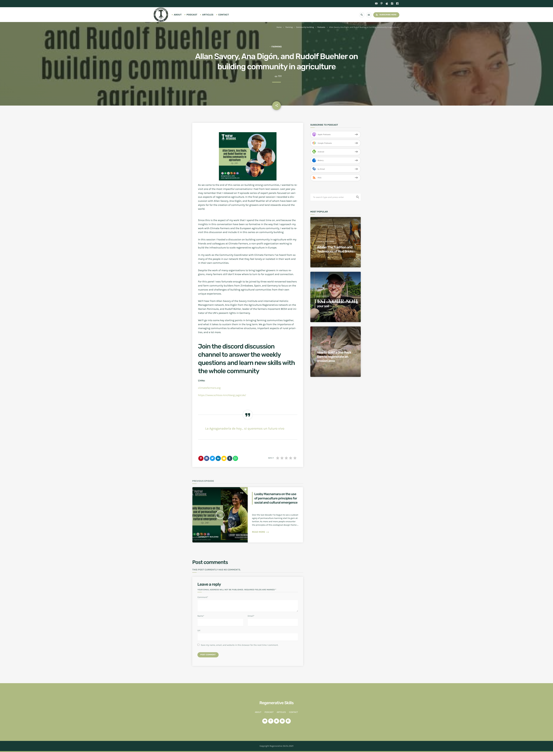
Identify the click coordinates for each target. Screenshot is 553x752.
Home (279, 27)
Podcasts (321, 27)
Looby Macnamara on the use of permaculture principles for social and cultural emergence (276, 498)
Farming (289, 27)
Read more (260, 532)
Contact (223, 14)
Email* (251, 616)
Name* (200, 616)
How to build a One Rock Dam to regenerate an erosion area (334, 357)
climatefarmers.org (209, 387)
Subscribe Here (385, 14)
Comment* (202, 597)
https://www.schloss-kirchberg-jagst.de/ (222, 395)
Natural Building (325, 241)
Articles (207, 14)
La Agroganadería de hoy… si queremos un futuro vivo (244, 428)
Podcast (191, 14)
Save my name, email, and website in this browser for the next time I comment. (239, 645)
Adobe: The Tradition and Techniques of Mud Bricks (335, 249)
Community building (305, 27)
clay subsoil (322, 296)
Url (198, 630)
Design (319, 347)
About (178, 14)
